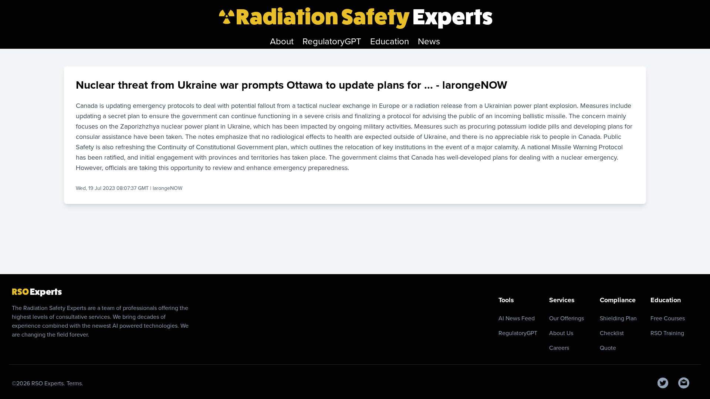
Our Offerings (566, 318)
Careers (559, 348)
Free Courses (667, 318)
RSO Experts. (49, 383)
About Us (561, 333)
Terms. (75, 383)
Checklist (612, 333)
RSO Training (667, 333)
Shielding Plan (618, 318)
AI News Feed (516, 318)
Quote (608, 348)
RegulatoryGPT (517, 333)
